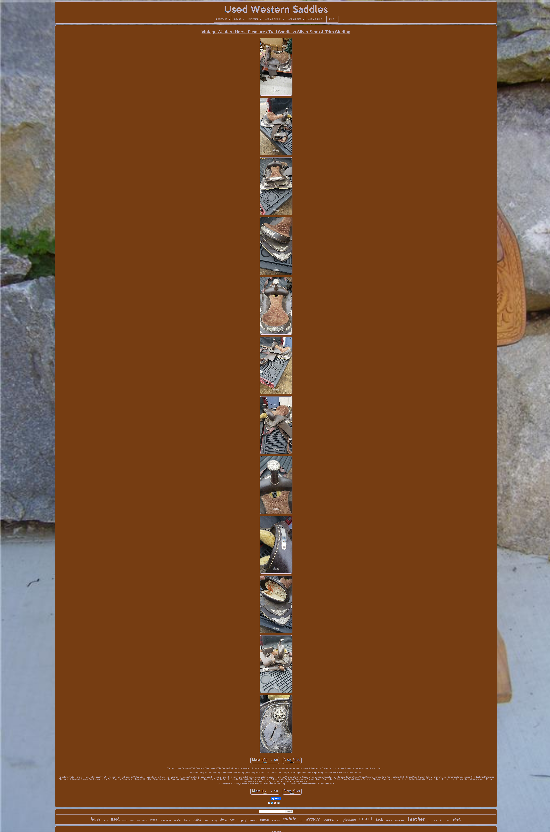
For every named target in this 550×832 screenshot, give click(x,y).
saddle (289, 819)
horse (96, 819)
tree (138, 821)
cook (206, 820)
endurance (399, 820)
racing (214, 820)
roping (242, 820)
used (115, 819)
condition (165, 820)
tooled (197, 820)
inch (144, 820)
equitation (438, 820)
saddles (177, 820)
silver (448, 820)
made (301, 821)
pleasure (349, 819)
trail (366, 819)
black (187, 820)
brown (253, 820)
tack (379, 819)
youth (389, 820)
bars (338, 821)
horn (429, 821)
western (313, 819)
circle (457, 819)
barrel (328, 819)
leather (416, 819)
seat (233, 820)
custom (124, 821)
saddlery (276, 820)
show (223, 820)
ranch (153, 820)
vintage (264, 820)
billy (132, 820)
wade (106, 820)
